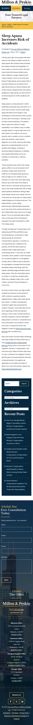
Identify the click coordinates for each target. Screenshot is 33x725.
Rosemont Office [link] (16, 650)
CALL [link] (28, 8)
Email (3, 535)
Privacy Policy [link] (24, 713)
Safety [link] (23, 52)
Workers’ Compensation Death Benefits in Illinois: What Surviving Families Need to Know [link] (16, 470)
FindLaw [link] (16, 719)
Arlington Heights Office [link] (16, 665)
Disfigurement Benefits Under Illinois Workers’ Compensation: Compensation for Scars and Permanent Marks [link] (16, 455)
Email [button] (17, 8)
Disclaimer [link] (6, 713)
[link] (16, 2)
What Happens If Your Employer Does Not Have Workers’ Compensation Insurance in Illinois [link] (15, 439)
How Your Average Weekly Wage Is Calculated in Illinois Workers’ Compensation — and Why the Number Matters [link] (16, 424)
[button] (5, 7)
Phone (3, 546)
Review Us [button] (16, 695)
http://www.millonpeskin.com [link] (11, 369)
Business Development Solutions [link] (15, 716)
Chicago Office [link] (16, 681)
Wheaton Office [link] (16, 634)
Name (3, 525)
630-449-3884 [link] (19, 610)
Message (4, 557)
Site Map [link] (15, 713)
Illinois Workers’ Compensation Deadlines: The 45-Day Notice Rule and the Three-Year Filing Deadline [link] (16, 485)
